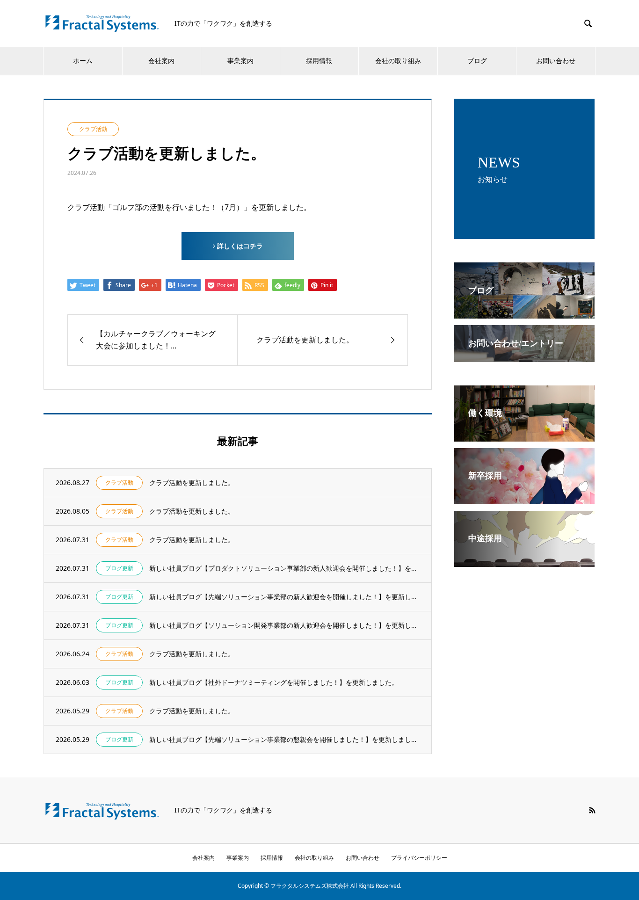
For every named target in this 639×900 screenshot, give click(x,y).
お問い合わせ (555, 60)
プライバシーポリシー (419, 858)
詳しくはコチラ (239, 245)
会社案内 (161, 60)
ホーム (83, 60)
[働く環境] (524, 435)
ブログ (477, 60)
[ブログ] (524, 312)
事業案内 (240, 60)
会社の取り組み (398, 60)
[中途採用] (524, 560)
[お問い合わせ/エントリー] (524, 355)
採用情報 (319, 60)
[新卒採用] (524, 498)
